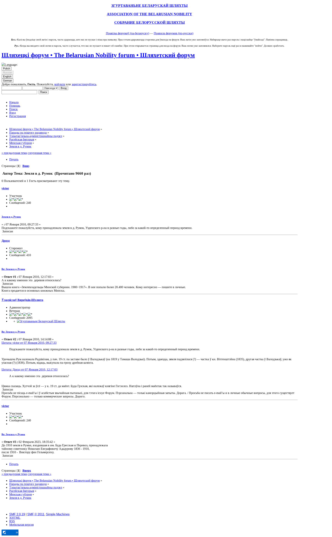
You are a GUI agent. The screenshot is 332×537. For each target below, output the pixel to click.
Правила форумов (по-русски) (173, 33)
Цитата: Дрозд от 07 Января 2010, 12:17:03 (29, 369)
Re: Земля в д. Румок (13, 269)
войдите (59, 84)
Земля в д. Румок (11, 216)
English (7, 76)
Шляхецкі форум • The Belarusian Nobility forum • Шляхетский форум (98, 55)
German (7, 80)
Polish (6, 68)
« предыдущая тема (14, 153)
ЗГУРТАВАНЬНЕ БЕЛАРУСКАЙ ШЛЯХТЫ (149, 6)
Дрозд (6, 240)
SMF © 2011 (35, 514)
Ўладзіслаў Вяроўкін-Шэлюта (22, 300)
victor (5, 188)
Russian (7, 72)
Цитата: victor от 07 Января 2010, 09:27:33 (29, 342)
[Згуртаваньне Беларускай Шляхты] (41, 321)
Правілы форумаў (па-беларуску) (127, 33)
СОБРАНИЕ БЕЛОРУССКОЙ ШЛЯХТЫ (149, 23)
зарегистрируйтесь (84, 84)
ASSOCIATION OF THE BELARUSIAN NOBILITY (149, 14)
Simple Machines (58, 514)
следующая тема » (39, 153)
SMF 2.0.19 (17, 514)
